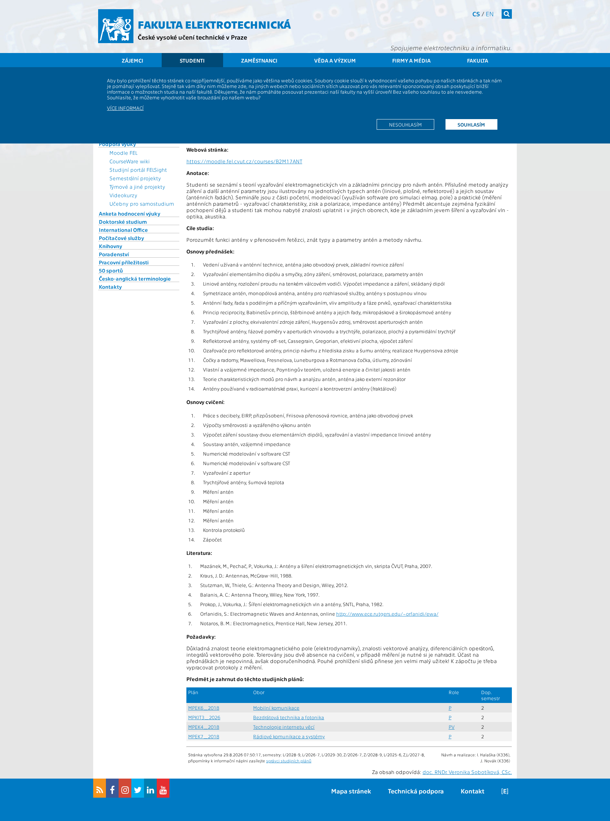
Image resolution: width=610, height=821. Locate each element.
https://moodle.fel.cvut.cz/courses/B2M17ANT (244, 161)
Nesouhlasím (405, 124)
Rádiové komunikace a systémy (289, 736)
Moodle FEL (123, 152)
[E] (504, 790)
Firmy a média (411, 60)
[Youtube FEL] (163, 788)
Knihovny (110, 246)
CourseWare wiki (129, 161)
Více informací (125, 108)
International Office (123, 230)
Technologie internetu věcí (284, 727)
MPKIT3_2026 (204, 717)
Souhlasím (471, 124)
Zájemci (132, 60)
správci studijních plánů (288, 760)
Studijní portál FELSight (138, 169)
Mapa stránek (351, 790)
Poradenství (114, 254)
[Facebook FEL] (112, 788)
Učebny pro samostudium (141, 203)
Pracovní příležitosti (124, 262)
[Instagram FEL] (125, 788)
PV (452, 727)
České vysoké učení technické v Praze (192, 37)
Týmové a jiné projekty (137, 186)
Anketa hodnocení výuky (129, 213)
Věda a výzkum (335, 60)
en (490, 13)
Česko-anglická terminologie (135, 278)
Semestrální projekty (135, 178)
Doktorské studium (123, 221)
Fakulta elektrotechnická (214, 24)
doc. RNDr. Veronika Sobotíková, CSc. (467, 772)
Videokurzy (123, 195)
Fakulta (477, 60)
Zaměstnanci (259, 60)
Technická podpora (416, 790)
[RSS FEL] (99, 788)
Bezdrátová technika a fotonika (288, 717)
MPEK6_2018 (203, 708)
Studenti (192, 60)
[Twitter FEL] (137, 788)
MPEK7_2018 (203, 736)
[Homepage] (115, 26)
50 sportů (111, 270)
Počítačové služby (121, 238)
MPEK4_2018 (203, 727)
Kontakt (472, 790)
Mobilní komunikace (276, 708)
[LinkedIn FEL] (150, 788)
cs (476, 13)
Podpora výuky (117, 144)
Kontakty (110, 286)
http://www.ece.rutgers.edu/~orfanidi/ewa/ (387, 614)
